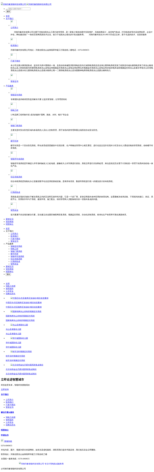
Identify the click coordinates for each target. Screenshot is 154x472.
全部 (8, 284)
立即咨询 (5, 389)
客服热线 (8, 441)
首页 (8, 16)
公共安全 (9, 291)
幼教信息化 (10, 294)
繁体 (8, 11)
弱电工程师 (10, 286)
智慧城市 (9, 289)
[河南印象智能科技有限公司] (77, 4)
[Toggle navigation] (2, 2)
